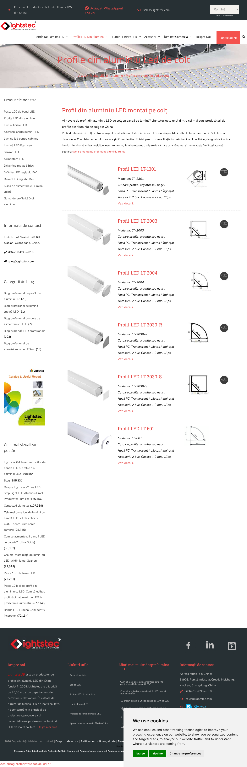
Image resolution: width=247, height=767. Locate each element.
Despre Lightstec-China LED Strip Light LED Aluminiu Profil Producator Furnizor (23, 493)
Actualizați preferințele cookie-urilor (25, 764)
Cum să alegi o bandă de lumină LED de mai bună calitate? (143, 692)
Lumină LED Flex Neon (18, 145)
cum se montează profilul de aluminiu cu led (98, 151)
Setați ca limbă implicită (224, 15)
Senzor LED (11, 152)
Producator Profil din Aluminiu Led (63, 751)
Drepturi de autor (66, 741)
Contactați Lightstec (16, 506)
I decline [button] (157, 753)
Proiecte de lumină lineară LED (85, 713)
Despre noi (203, 37)
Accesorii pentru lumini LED (21, 132)
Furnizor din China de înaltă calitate (30, 751)
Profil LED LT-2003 (137, 221)
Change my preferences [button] (185, 753)
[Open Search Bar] (243, 36)
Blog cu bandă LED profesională (24, 331)
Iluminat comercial (176, 37)
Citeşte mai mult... (47, 727)
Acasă (82, 76)
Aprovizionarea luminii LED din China (88, 723)
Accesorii (150, 37)
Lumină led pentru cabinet (21, 139)
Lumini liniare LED (124, 37)
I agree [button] (140, 753)
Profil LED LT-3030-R (140, 325)
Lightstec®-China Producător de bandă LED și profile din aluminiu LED (25, 468)
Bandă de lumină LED (49, 37)
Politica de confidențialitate (98, 741)
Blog (7, 480)
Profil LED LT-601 (136, 428)
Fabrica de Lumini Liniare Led (93, 751)
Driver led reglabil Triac (19, 166)
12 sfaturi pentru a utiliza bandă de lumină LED (144, 700)
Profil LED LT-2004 (137, 273)
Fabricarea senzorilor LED (119, 751)
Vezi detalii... (126, 203)
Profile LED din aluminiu (88, 37)
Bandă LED (75, 684)
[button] (105, 10)
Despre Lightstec (78, 675)
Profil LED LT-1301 (137, 169)
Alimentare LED (14, 159)
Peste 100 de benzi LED (19, 112)
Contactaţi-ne (228, 38)
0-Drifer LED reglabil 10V (20, 172)
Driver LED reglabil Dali (19, 179)
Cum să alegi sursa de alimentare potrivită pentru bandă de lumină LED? (141, 683)
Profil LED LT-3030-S (140, 377)
